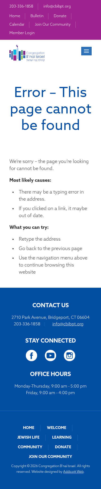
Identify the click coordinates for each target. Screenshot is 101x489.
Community (30, 447)
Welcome (56, 428)
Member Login (22, 33)
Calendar (16, 25)
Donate (60, 16)
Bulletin (37, 16)
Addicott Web (73, 472)
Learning (62, 438)
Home (14, 16)
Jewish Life (28, 438)
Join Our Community (53, 25)
